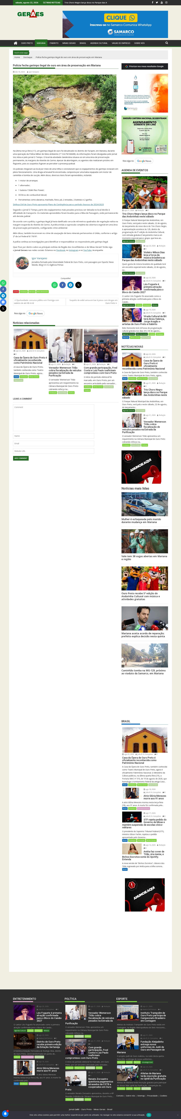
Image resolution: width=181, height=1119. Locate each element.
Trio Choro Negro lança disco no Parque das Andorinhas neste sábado (96, 2)
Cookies (163, 1095)
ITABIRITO (54, 43)
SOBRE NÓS (139, 43)
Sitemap (141, 1095)
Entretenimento (143, 808)
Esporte (120, 1031)
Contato (120, 1095)
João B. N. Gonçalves (36, 351)
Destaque (23, 292)
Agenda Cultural (99, 43)
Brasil (16, 377)
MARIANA (41, 43)
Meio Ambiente (42, 292)
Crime (16, 292)
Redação (67, 364)
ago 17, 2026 (150, 813)
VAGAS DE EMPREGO (121, 43)
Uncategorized (147, 1062)
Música (155, 305)
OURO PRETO (27, 43)
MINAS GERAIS (69, 43)
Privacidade (152, 1095)
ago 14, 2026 (150, 845)
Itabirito (126, 337)
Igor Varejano (34, 72)
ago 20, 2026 (150, 246)
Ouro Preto (18, 380)
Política (71, 393)
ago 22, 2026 (20, 351)
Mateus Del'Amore (45, 1038)
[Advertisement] (145, 696)
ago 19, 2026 (150, 310)
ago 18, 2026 (150, 789)
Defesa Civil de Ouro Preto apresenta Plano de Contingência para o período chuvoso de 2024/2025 (58, 204)
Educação (141, 840)
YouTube (87, 250)
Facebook (60, 250)
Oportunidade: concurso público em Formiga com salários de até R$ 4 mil (36, 301)
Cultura (139, 305)
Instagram (73, 250)
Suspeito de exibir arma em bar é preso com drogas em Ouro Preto (94, 301)
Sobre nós (130, 1095)
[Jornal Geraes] (15, 42)
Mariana (32, 292)
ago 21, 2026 (55, 364)
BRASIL (83, 43)
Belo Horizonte (141, 334)
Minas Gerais (33, 377)
